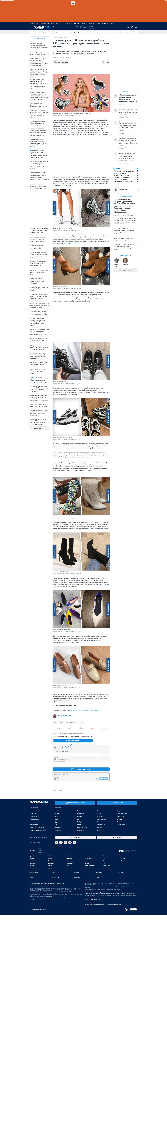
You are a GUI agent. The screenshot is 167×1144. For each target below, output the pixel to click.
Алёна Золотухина (64, 715)
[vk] (61, 842)
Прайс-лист (33, 813)
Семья (99, 830)
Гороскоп (83, 23)
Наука (79, 824)
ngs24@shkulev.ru (49, 896)
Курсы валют (92, 23)
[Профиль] (136, 27)
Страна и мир (121, 816)
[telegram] (56, 842)
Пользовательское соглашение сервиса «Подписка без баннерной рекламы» (104, 904)
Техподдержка (34, 824)
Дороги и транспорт (61, 822)
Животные (58, 827)
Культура (80, 816)
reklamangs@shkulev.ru (90, 884)
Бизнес (57, 813)
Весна (56, 816)
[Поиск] (128, 27)
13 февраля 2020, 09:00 (58, 57)
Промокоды (106, 23)
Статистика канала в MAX (38, 830)
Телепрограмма (68, 23)
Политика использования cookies (93, 899)
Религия (99, 827)
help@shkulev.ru (41, 899)
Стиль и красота (71, 722)
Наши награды (34, 819)
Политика (100, 816)
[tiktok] (74, 842)
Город (56, 819)
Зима (79, 811)
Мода (55, 722)
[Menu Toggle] (31, 27)
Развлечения (101, 824)
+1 (102, 754)
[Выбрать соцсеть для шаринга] (108, 62)
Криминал (80, 813)
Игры (112, 23)
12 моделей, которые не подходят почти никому (83, 710)
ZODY (99, 23)
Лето (78, 819)
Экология (120, 819)
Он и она (100, 811)
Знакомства (45, 23)
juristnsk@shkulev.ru (69, 898)
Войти (58, 779)
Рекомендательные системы (92, 901)
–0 (107, 754)
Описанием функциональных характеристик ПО (96, 892)
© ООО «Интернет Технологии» (38, 909)
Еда (56, 824)
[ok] (65, 842)
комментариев (62, 62)
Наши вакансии (34, 822)
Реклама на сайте (35, 811)
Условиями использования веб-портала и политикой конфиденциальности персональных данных (109, 893)
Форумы (58, 23)
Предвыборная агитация (37, 827)
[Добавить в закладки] (103, 62)
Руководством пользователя (92, 890)
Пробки (83, 27)
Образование (81, 830)
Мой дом (80, 822)
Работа (99, 822)
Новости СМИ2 (58, 790)
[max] (70, 842)
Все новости (39, 39)
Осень (99, 813)
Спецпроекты (121, 824)
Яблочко (59, 747)
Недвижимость (34, 23)
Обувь (61, 722)
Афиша (76, 23)
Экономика (120, 822)
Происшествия (101, 819)
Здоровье (58, 830)
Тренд (80, 722)
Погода (52, 23)
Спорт (119, 811)
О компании (33, 816)
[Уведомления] (132, 27)
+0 (102, 765)
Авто (56, 811)
